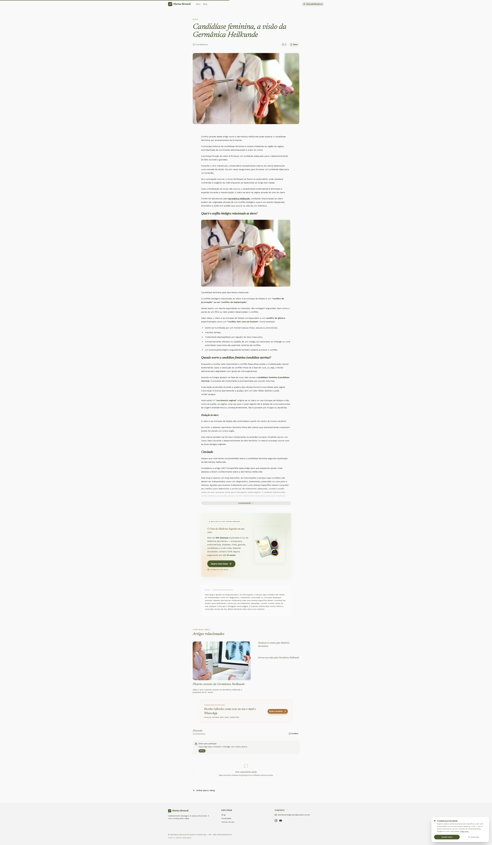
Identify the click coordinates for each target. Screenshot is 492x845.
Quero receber (276, 711)
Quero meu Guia (219, 563)
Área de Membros (314, 4)
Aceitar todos (447, 837)
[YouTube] (280, 821)
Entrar (202, 751)
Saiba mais (464, 831)
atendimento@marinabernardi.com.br (294, 815)
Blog (223, 815)
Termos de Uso (227, 822)
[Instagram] (276, 821)
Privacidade (226, 818)
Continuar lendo (244, 503)
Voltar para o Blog (205, 790)
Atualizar (294, 733)
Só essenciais (473, 837)
